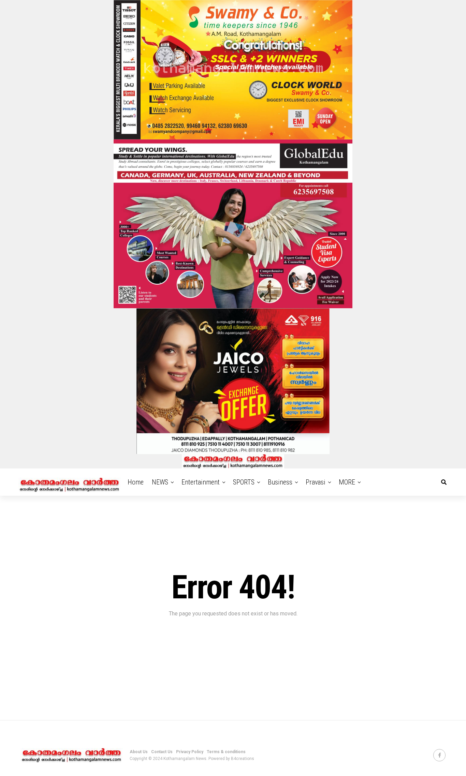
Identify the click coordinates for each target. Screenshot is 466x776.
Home (136, 482)
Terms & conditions (226, 751)
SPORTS (243, 482)
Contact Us (162, 751)
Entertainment (200, 482)
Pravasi (315, 482)
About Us (139, 751)
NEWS (160, 482)
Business (280, 482)
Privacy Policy (189, 751)
